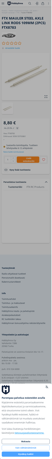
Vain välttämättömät (25, 447)
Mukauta (25, 441)
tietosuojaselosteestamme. (29, 432)
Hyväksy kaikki (25, 454)
